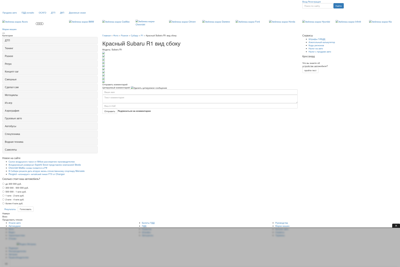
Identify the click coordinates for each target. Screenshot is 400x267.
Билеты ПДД (148, 222)
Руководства (281, 222)
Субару (134, 35)
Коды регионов (316, 45)
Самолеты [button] (11, 149)
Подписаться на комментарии (134, 110)
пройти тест (310, 70)
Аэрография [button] (12, 110)
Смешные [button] (11, 79)
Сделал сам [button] (12, 87)
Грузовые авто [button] (13, 118)
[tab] (50, 40)
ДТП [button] (7, 40)
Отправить (109, 111)
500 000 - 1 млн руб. (15, 191)
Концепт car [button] (11, 71)
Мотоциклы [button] (11, 95)
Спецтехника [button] (12, 134)
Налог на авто (316, 48)
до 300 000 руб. (13, 183)
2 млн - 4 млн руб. (14, 199)
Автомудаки (15, 225)
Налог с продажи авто (320, 51)
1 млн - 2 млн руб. (14, 195)
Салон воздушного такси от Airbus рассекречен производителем (42, 161)
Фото (115, 35)
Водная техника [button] (14, 142)
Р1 (142, 35)
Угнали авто (15, 222)
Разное (124, 35)
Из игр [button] (8, 103)
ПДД (144, 225)
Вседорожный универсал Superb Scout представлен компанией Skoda (45, 164)
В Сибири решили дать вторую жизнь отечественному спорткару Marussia (47, 170)
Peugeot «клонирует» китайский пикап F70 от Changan (37, 174)
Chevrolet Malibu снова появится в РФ (28, 167)
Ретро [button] (8, 64)
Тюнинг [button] (9, 48)
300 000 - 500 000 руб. (17, 187)
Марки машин (9, 29)
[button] (9, 12)
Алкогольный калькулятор (322, 42)
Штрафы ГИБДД (317, 39)
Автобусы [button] (10, 126)
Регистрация (314, 1)
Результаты (10, 209)
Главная (106, 35)
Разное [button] (9, 56)
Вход (304, 1)
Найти (338, 5)
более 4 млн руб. (14, 203)
